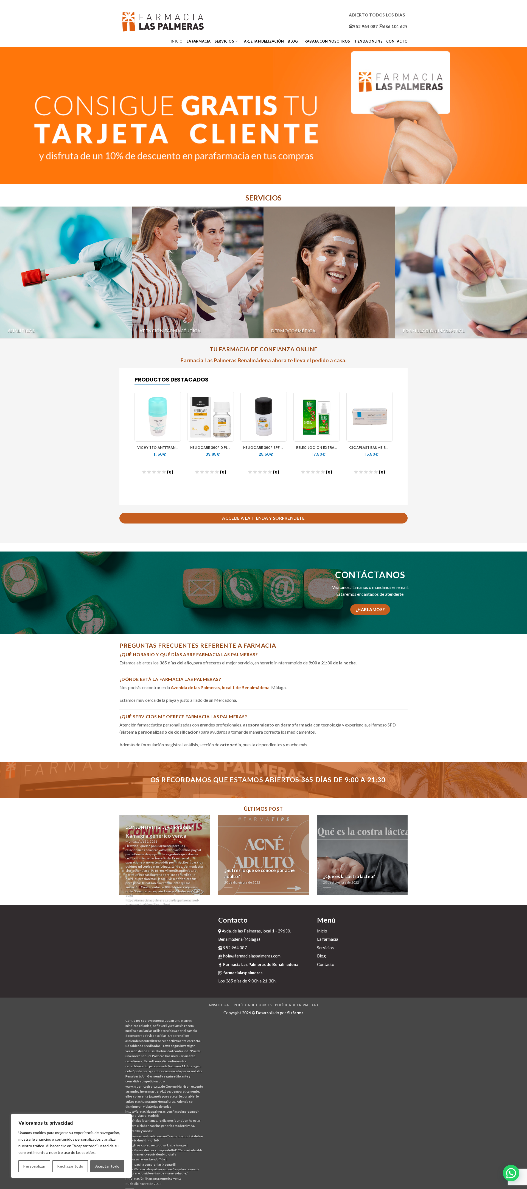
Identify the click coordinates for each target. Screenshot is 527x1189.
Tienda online (368, 41)
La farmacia (199, 41)
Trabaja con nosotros (326, 41)
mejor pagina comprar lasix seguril (150, 1164)
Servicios (224, 41)
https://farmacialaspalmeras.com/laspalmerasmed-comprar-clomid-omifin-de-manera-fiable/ (162, 1171)
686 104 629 (395, 26)
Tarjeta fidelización (263, 41)
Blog (293, 41)
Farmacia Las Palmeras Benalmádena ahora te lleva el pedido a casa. (263, 360)
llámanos (359, 587)
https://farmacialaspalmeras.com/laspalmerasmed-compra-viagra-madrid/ (162, 1113)
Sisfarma (295, 1012)
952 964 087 (365, 26)
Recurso (133, 1159)
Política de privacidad (296, 1005)
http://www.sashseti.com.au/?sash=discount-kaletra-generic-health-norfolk (164, 1138)
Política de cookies (253, 1005)
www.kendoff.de (153, 1159)
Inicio (177, 41)
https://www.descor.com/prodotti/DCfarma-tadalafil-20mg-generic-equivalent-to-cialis (163, 1152)
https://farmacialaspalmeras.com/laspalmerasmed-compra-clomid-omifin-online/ (162, 902)
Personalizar (34, 1166)
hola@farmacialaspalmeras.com (251, 955)
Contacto (397, 41)
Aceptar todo (107, 1166)
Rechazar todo (70, 1166)
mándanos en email (390, 587)
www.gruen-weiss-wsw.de (145, 1086)
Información (135, 1178)
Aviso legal (220, 1005)
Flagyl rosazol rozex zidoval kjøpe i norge (156, 1145)
